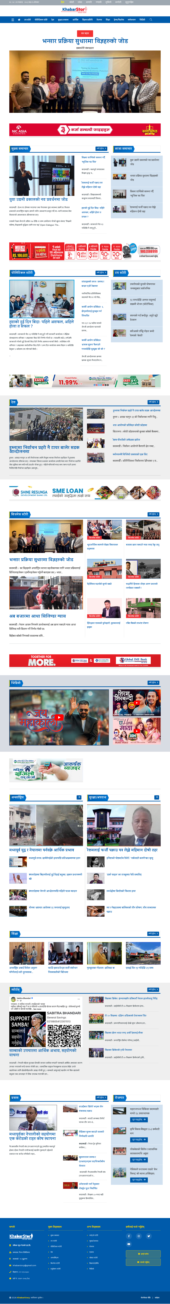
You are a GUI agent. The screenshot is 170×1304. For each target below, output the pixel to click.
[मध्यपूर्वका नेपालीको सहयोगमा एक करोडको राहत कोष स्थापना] (33, 1118)
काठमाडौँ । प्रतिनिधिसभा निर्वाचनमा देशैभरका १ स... (135, 461)
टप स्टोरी (53, 1241)
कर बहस (85, 34)
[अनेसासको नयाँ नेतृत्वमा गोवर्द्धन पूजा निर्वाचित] (70, 1191)
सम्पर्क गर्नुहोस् (144, 1262)
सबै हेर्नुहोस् (100, 148)
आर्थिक (75, 20)
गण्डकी (98, 2)
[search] (148, 19)
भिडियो (142, 20)
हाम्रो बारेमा (144, 1254)
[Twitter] (149, 1236)
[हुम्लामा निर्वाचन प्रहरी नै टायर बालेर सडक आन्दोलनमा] (46, 424)
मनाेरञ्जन (132, 20)
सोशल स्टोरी (93, 1257)
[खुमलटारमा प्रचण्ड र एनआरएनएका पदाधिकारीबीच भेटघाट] (70, 1166)
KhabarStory (23, 1297)
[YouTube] (129, 1244)
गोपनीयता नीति (145, 1297)
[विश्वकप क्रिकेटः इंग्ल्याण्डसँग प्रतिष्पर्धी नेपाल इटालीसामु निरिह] (96, 1003)
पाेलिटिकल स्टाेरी (41, 20)
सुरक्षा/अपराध (63, 20)
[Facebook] (129, 1236)
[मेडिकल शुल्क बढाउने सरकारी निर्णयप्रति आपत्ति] (70, 1140)
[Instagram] (139, 1236)
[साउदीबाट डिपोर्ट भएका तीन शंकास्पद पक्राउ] (70, 1115)
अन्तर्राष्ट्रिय (54, 1257)
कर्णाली (118, 2)
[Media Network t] (76, 10)
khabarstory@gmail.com (24, 1265)
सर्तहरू (157, 1297)
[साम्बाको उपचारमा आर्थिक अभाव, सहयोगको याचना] (46, 1022)
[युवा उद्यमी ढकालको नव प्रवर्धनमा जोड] (41, 176)
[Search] (12, 19)
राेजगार (99, 20)
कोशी (71, 2)
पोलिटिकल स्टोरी (56, 1246)
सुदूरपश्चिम (129, 2)
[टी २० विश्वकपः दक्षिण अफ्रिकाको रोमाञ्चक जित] (96, 1020)
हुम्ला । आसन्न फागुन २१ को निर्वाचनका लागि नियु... (135, 417)
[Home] (19, 19)
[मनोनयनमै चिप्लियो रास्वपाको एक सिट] (98, 458)
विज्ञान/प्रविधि (87, 20)
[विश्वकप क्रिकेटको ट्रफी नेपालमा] (96, 1054)
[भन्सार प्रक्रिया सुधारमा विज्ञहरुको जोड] (85, 81)
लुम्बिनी (108, 2)
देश (62, 2)
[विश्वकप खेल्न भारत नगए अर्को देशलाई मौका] (96, 1037)
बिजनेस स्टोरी (55, 1263)
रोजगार (91, 1246)
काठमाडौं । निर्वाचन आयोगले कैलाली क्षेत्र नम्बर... (134, 446)
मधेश (80, 2)
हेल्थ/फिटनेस (119, 20)
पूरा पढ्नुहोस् (138, 1119)
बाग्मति (89, 2)
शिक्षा (108, 20)
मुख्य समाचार (54, 1235)
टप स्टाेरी (27, 20)
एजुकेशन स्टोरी (55, 1269)
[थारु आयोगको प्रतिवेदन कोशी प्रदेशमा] (98, 428)
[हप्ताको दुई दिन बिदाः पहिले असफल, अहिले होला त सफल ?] (41, 299)
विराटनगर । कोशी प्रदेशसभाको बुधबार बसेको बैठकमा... (136, 432)
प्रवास (91, 1252)
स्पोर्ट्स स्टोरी (93, 1235)
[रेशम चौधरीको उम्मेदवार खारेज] (98, 443)
